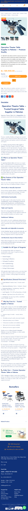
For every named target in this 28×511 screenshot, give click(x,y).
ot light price (21, 90)
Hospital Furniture (8, 13)
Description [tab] (4, 102)
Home (2, 13)
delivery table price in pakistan (9, 88)
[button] (3, 413)
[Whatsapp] (24, 507)
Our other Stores (4, 498)
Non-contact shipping (15, 446)
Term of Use (3, 495)
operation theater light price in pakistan (11, 90)
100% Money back (15, 444)
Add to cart (18, 76)
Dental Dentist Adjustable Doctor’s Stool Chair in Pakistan (7, 405)
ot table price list (10, 91)
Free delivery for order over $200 (15, 449)
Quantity (3, 74)
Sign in (17, 5)
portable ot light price (17, 91)
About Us (3, 492)
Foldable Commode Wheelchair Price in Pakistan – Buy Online (20, 405)
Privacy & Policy (4, 493)
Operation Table (16, 13)
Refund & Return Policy (6, 497)
